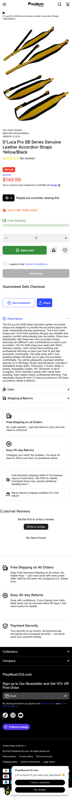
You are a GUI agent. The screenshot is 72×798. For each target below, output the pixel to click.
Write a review (36, 526)
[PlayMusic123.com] (36, 4)
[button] (67, 4)
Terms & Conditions (36, 264)
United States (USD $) (13, 746)
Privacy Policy (48, 703)
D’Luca (16, 136)
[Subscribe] (65, 695)
